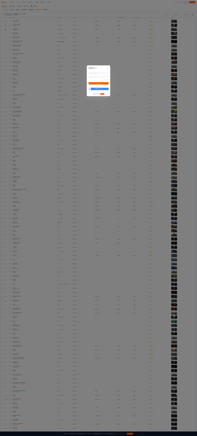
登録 (108, 68)
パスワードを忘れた (105, 79)
